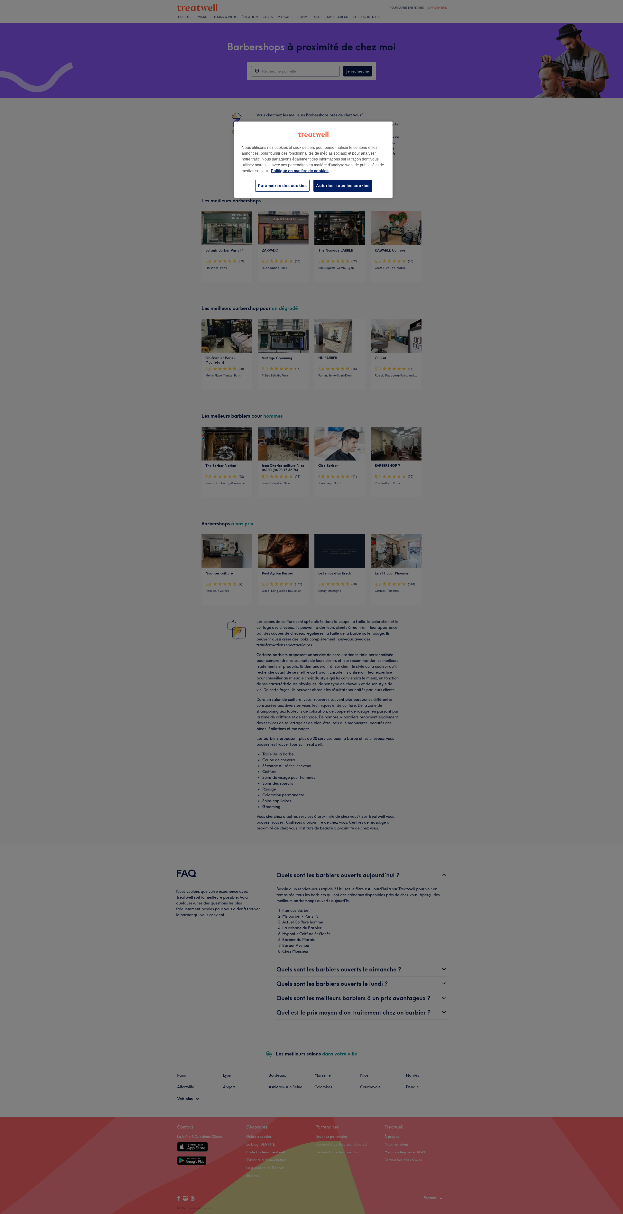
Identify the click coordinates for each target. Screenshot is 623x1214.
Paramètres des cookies (282, 186)
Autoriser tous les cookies (343, 186)
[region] (313, 160)
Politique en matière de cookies (300, 171)
